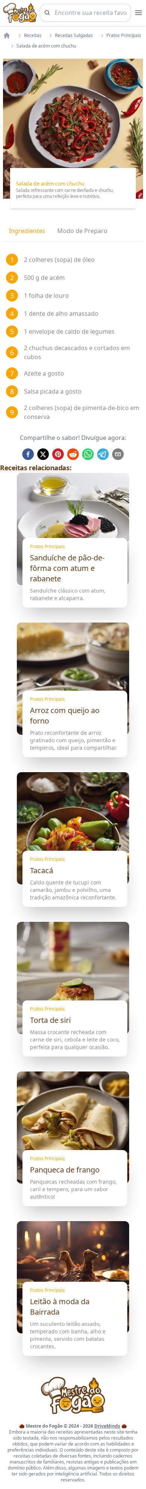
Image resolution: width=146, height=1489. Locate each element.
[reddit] (73, 454)
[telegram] (103, 454)
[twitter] (43, 454)
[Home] (6, 35)
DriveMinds (107, 1426)
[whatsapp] (88, 454)
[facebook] (28, 454)
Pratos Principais (123, 36)
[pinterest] (58, 454)
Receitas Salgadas (74, 36)
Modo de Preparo (82, 231)
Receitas (33, 36)
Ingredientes (27, 231)
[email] (118, 454)
